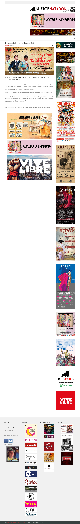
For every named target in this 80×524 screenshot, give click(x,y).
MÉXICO (6, 45)
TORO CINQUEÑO (59, 39)
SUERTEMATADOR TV (40, 39)
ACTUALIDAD (11, 39)
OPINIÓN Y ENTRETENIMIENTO (28, 39)
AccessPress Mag (39, 522)
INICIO (6, 39)
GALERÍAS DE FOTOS (50, 39)
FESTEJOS (18, 39)
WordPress (31, 522)
